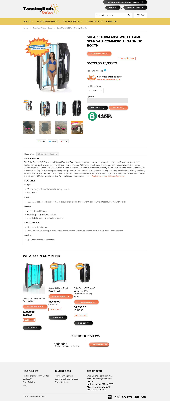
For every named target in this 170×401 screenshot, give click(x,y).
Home (25, 28)
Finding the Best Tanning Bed (36, 376)
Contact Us (27, 379)
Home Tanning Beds (47, 21)
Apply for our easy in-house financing (108, 176)
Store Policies (29, 382)
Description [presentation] (29, 154)
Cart (143, 15)
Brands (27, 21)
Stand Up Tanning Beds (42, 28)
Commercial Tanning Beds (66, 379)
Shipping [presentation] (42, 154)
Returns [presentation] (53, 154)
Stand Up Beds (61, 382)
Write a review (103, 345)
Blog (25, 385)
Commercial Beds (72, 21)
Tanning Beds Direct (37, 396)
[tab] (30, 154)
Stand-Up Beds (94, 21)
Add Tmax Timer (94, 86)
